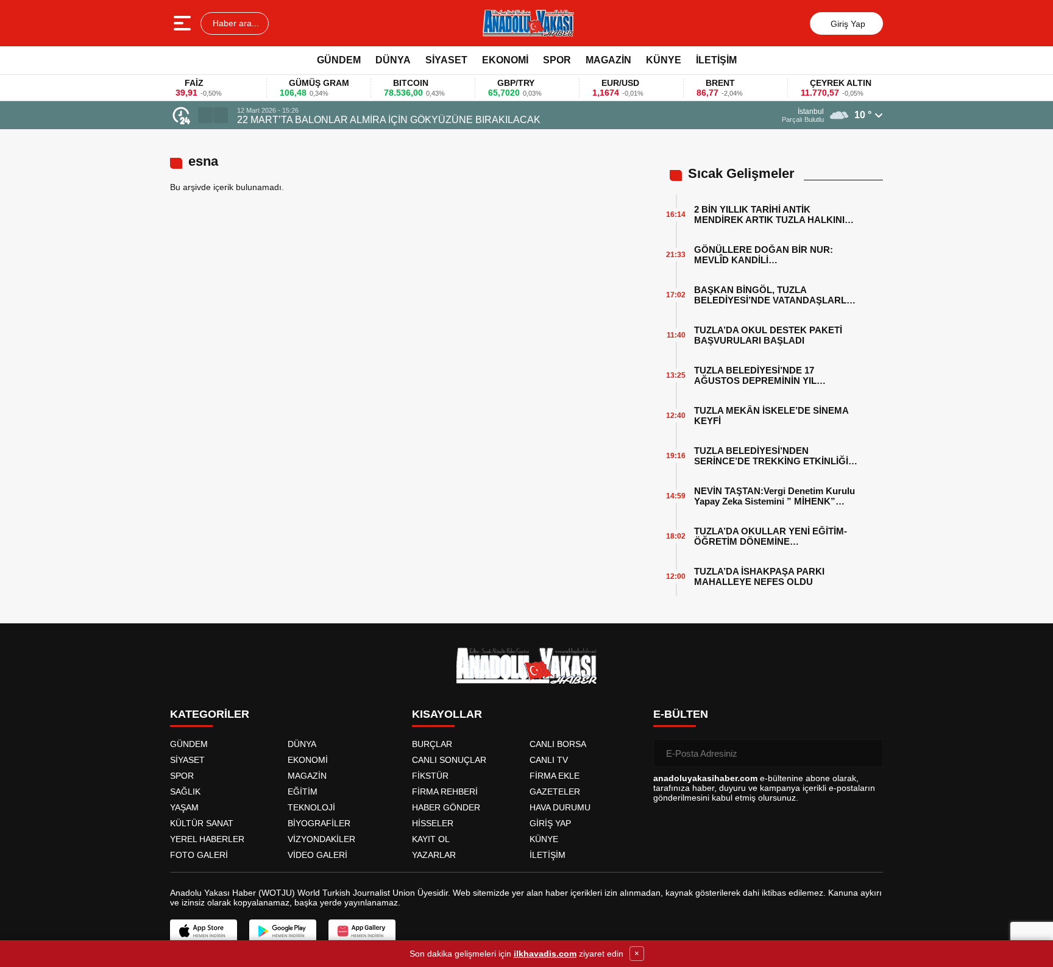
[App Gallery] (361, 931)
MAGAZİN (608, 60)
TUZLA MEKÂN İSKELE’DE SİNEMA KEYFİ (771, 415)
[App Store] (203, 931)
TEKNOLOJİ (311, 807)
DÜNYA (393, 60)
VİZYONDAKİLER (321, 839)
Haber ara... (234, 23)
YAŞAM (184, 807)
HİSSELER (432, 823)
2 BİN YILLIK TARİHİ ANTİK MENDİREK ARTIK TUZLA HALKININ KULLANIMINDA (772, 214)
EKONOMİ (505, 60)
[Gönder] (869, 753)
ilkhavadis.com (545, 953)
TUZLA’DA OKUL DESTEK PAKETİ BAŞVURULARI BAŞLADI (768, 335)
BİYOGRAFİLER (319, 823)
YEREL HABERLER (207, 839)
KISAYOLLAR (447, 714)
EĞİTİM (302, 791)
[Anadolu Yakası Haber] (527, 23)
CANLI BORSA (558, 744)
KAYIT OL (431, 839)
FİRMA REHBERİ (445, 791)
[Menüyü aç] (183, 23)
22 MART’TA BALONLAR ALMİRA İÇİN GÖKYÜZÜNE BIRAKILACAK (389, 120)
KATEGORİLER (209, 714)
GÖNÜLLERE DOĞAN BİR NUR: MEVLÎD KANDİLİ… (763, 254)
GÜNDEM (339, 60)
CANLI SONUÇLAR (449, 760)
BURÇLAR (432, 744)
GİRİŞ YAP (550, 823)
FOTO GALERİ (199, 855)
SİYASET (446, 60)
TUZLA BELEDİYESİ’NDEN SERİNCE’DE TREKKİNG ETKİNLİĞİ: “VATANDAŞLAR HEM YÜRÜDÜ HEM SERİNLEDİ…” (775, 455)
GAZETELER (555, 791)
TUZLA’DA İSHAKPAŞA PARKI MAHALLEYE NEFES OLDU (759, 576)
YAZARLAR (434, 855)
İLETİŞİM (716, 60)
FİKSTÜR (430, 776)
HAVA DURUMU (560, 807)
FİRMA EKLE (555, 776)
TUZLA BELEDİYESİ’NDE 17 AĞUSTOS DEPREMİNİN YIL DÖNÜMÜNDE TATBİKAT (755, 375)
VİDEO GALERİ (317, 855)
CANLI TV (549, 760)
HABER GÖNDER (446, 807)
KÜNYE (663, 60)
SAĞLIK (185, 791)
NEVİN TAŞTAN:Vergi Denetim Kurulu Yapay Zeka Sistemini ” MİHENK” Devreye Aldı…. (774, 496)
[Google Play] (282, 931)
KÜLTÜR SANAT (201, 823)
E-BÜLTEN (680, 714)
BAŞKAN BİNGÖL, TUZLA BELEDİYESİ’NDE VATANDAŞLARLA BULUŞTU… (773, 295)
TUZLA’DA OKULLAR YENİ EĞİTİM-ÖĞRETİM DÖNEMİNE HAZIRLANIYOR (770, 536)
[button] (205, 115)
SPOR (557, 60)
